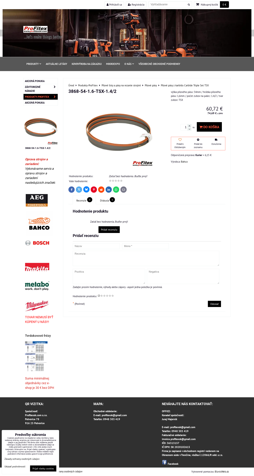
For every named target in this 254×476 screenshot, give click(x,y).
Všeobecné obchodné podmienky (159, 64)
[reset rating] (98, 295)
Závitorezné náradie (32, 89)
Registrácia (137, 4)
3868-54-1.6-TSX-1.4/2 (37, 148)
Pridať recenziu (109, 229)
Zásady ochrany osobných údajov (64, 471)
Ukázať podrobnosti (14, 466)
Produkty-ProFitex (37, 96)
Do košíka (211, 127)
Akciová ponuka (35, 81)
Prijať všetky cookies (43, 468)
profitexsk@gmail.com (114, 415)
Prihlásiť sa (115, 4)
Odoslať (214, 304)
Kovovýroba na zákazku (87, 64)
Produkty (32, 64)
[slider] (116, 180)
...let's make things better (43, 36)
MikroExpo (113, 64)
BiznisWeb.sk (222, 471)
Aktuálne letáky (56, 64)
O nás (127, 64)
